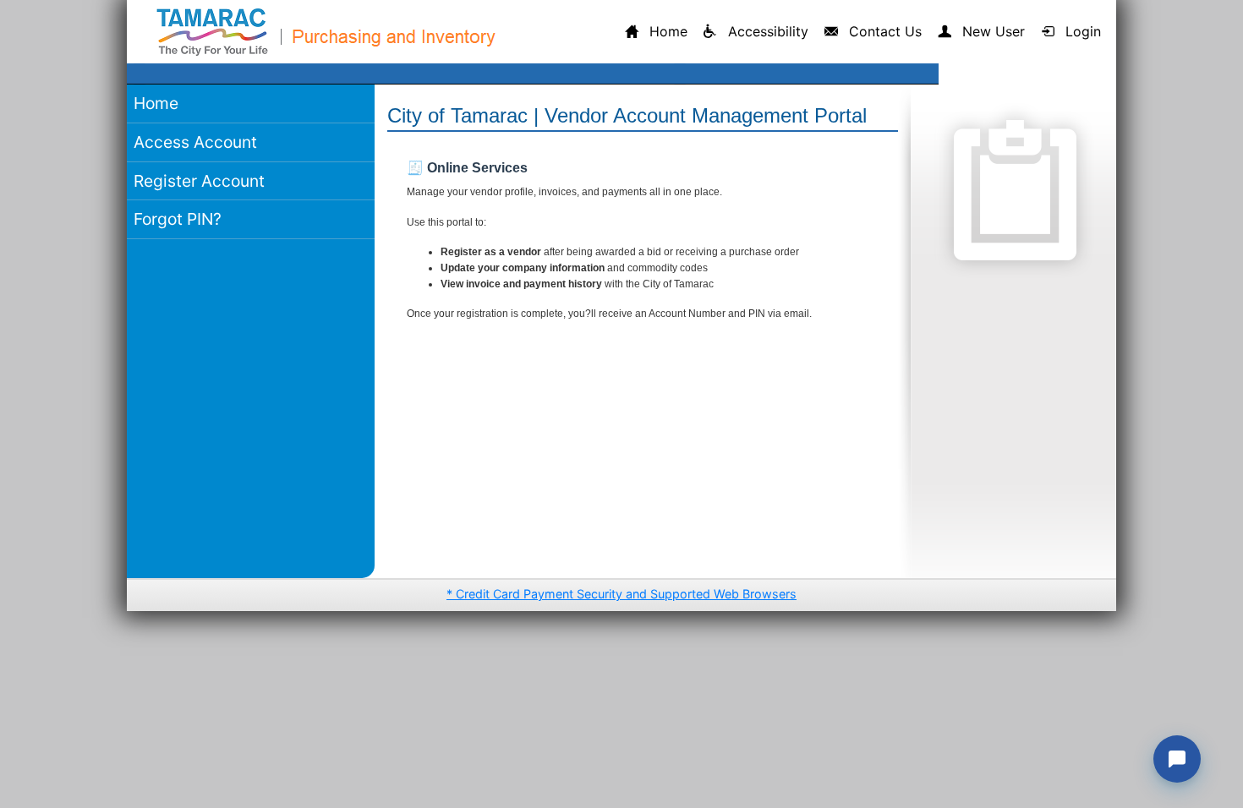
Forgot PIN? (178, 219)
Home (156, 103)
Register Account (199, 181)
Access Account (195, 142)
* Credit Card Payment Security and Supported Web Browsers (621, 594)
